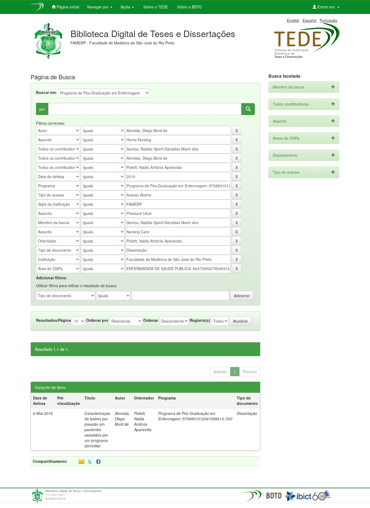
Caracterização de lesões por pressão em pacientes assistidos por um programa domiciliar (98, 429)
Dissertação (247, 413)
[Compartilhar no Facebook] (99, 462)
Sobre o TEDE (155, 6)
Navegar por (98, 6)
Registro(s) (200, 320)
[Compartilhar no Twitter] (90, 462)
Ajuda (126, 6)
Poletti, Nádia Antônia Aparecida (142, 421)
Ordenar (150, 320)
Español (309, 20)
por (42, 109)
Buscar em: (46, 92)
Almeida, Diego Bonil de (122, 419)
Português (328, 20)
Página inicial (67, 6)
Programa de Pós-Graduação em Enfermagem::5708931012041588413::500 (195, 416)
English (293, 20)
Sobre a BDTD (189, 6)
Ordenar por (97, 320)
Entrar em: (326, 6)
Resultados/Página (53, 320)
